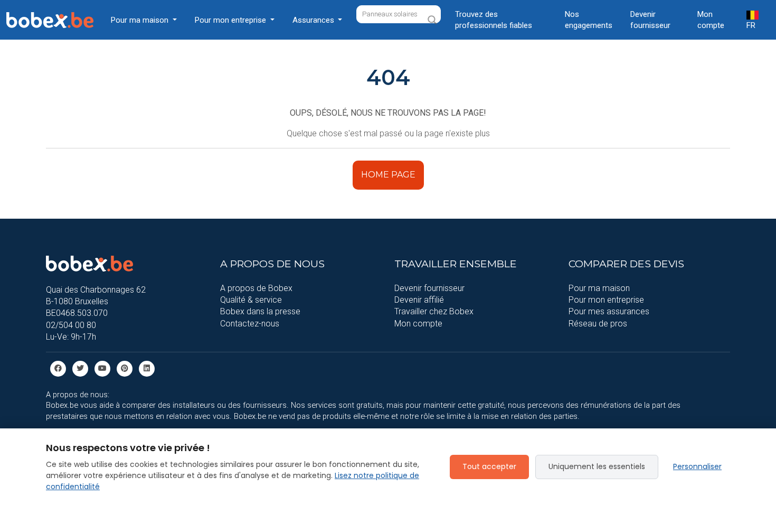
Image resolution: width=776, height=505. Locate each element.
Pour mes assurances (609, 311)
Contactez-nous (249, 324)
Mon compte (710, 20)
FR (750, 25)
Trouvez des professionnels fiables (493, 20)
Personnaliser (697, 466)
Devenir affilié (419, 300)
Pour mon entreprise (606, 300)
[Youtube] (102, 368)
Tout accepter (489, 466)
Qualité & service (251, 300)
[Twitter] (80, 368)
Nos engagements (588, 20)
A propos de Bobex (256, 288)
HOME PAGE (388, 175)
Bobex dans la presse (260, 311)
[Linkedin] (147, 368)
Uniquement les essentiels (596, 466)
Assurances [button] (314, 20)
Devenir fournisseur (650, 20)
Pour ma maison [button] (141, 20)
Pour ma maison (599, 288)
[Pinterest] (125, 368)
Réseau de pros (598, 324)
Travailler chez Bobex (434, 311)
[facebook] (58, 368)
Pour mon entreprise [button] (231, 20)
